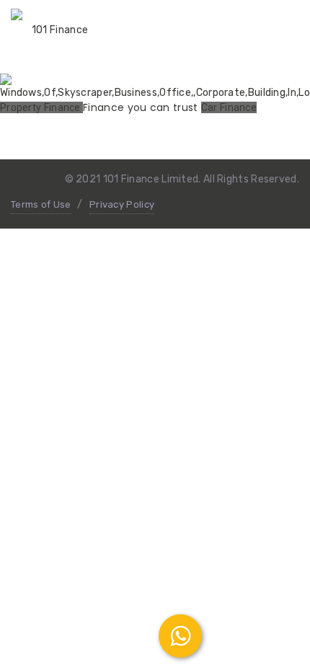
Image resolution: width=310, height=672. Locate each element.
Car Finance (229, 107)
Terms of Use (41, 204)
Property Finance (41, 107)
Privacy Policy (121, 204)
